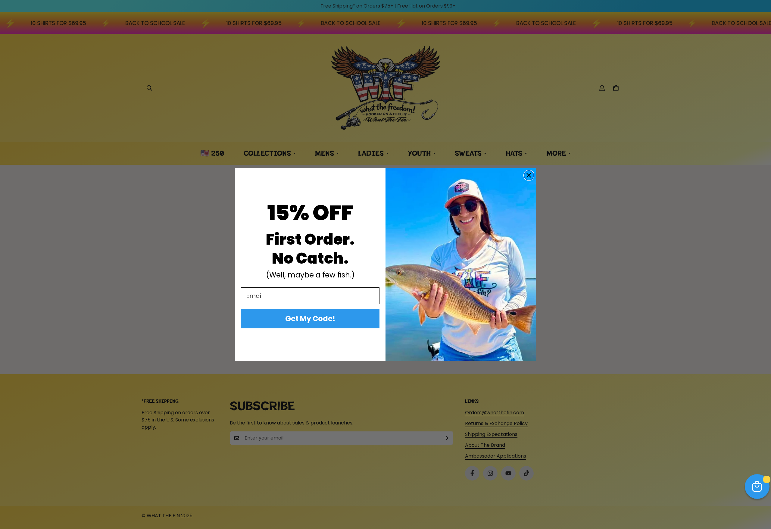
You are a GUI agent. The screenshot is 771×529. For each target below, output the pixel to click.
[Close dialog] (529, 175)
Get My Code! (310, 319)
